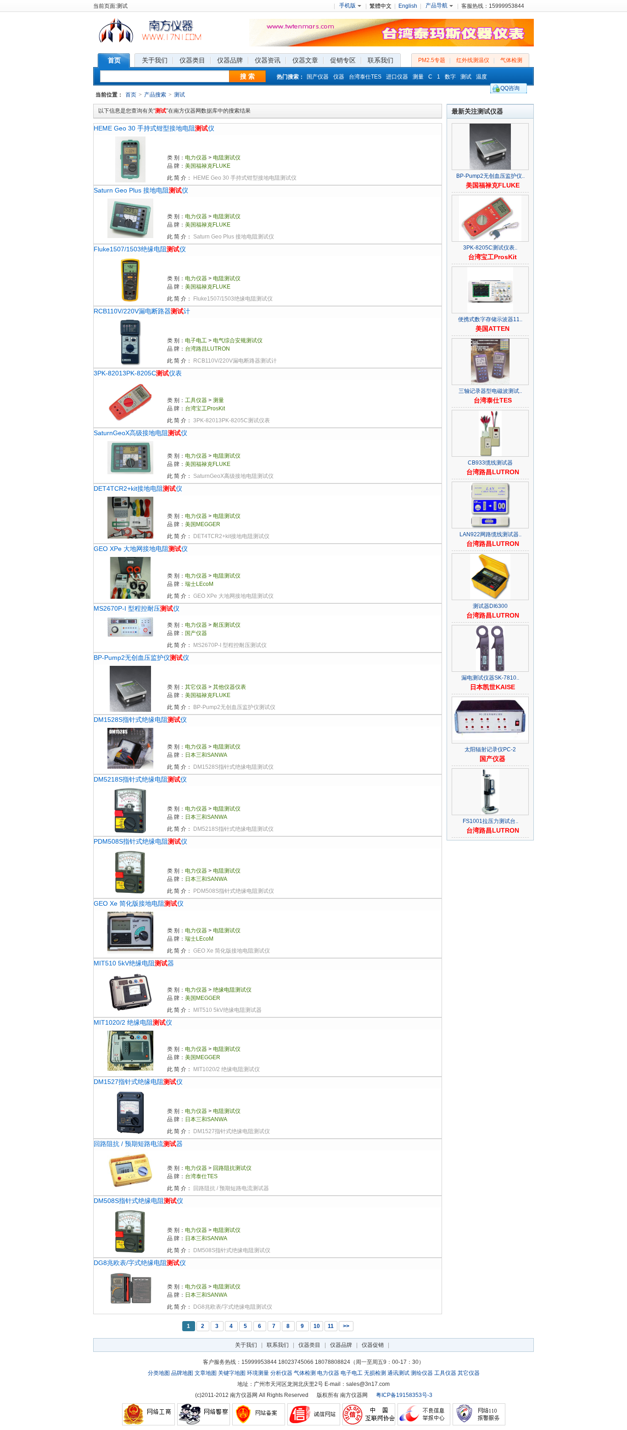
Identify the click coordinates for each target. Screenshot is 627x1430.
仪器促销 (373, 1345)
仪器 (338, 77)
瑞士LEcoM (199, 584)
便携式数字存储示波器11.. (490, 319)
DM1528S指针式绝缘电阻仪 (140, 719)
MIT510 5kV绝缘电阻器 (134, 963)
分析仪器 (281, 1373)
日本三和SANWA (206, 755)
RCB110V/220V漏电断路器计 (142, 311)
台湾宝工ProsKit (205, 408)
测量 (418, 77)
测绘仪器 (422, 1373)
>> (346, 1326)
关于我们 (246, 1345)
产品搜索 (155, 94)
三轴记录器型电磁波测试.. (490, 391)
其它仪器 (196, 687)
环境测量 (258, 1373)
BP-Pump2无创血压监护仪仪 (141, 657)
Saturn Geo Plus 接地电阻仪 (141, 190)
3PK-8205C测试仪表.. (490, 247)
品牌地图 (182, 1373)
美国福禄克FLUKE (207, 166)
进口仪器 (397, 77)
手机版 (347, 5)
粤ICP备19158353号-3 (404, 1395)
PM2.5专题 (431, 60)
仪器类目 (309, 1345)
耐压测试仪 (227, 625)
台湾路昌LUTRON (207, 349)
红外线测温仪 (472, 60)
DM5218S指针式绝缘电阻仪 (140, 779)
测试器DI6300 (490, 606)
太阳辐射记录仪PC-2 (490, 749)
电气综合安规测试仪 (238, 340)
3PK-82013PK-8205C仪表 (138, 373)
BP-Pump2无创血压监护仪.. (490, 176)
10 (317, 1326)
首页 (130, 94)
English (407, 6)
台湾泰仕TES (365, 77)
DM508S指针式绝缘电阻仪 (138, 1200)
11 (331, 1326)
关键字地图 (232, 1373)
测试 (465, 77)
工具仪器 (196, 400)
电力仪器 (196, 157)
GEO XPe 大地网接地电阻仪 (141, 548)
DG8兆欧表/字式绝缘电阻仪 (140, 1262)
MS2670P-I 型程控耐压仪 (136, 608)
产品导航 (436, 5)
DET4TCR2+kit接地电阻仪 (138, 488)
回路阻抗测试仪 (232, 1168)
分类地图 (159, 1373)
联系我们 (278, 1345)
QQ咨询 (510, 88)
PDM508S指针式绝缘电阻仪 (140, 841)
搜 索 (247, 76)
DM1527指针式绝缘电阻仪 (138, 1081)
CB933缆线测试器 (490, 463)
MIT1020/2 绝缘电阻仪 (133, 1022)
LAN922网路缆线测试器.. (490, 534)
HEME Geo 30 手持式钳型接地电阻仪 (154, 128)
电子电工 (196, 340)
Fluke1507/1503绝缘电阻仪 (140, 249)
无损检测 (375, 1373)
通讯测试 (398, 1373)
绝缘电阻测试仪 (232, 990)
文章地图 (206, 1373)
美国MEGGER (202, 524)
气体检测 (511, 60)
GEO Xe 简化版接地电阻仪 (139, 903)
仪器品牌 (341, 1345)
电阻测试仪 (227, 157)
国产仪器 (318, 77)
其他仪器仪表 (229, 687)
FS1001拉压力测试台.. (490, 821)
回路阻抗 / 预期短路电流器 (138, 1143)
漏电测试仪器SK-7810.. (490, 678)
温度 (481, 77)
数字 (450, 77)
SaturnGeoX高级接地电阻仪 (140, 433)
